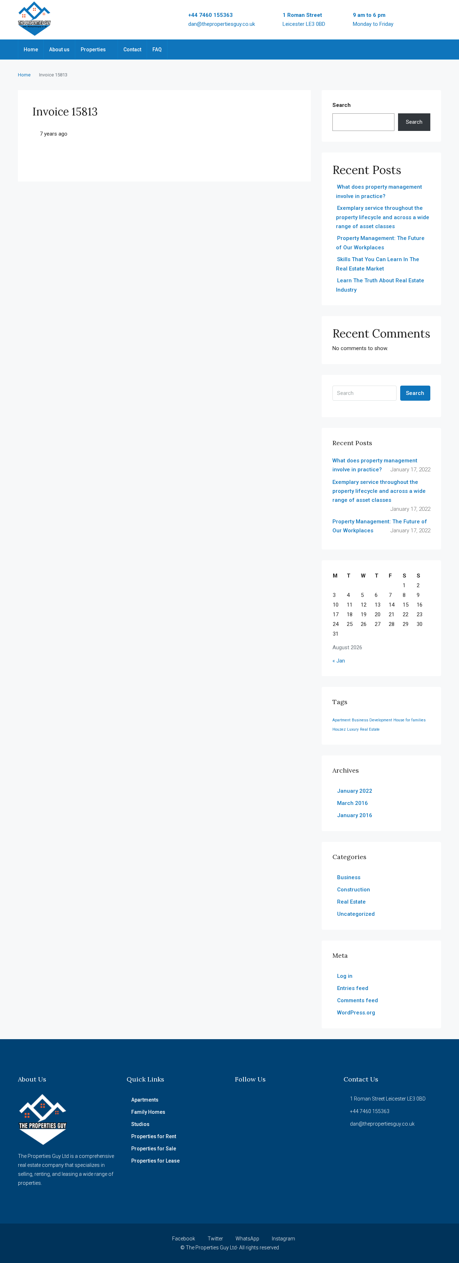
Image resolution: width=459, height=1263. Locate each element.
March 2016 (352, 803)
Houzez (339, 729)
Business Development (372, 720)
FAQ (157, 49)
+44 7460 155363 (210, 15)
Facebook (183, 1238)
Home (31, 49)
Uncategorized (356, 914)
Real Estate (370, 729)
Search (341, 105)
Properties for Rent (153, 1136)
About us (59, 49)
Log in (344, 976)
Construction (353, 889)
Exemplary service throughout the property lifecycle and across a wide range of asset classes (382, 217)
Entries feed (352, 988)
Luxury (353, 729)
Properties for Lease (155, 1161)
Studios (140, 1124)
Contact (132, 49)
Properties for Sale (153, 1148)
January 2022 (354, 791)
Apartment (341, 720)
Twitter (215, 1238)
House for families (409, 720)
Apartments (144, 1100)
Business (348, 877)
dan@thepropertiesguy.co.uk (221, 24)
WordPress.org (356, 1012)
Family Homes (148, 1112)
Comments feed (357, 1000)
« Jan (338, 661)
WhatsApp (247, 1238)
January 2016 (354, 815)
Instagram (283, 1238)
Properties (93, 49)
